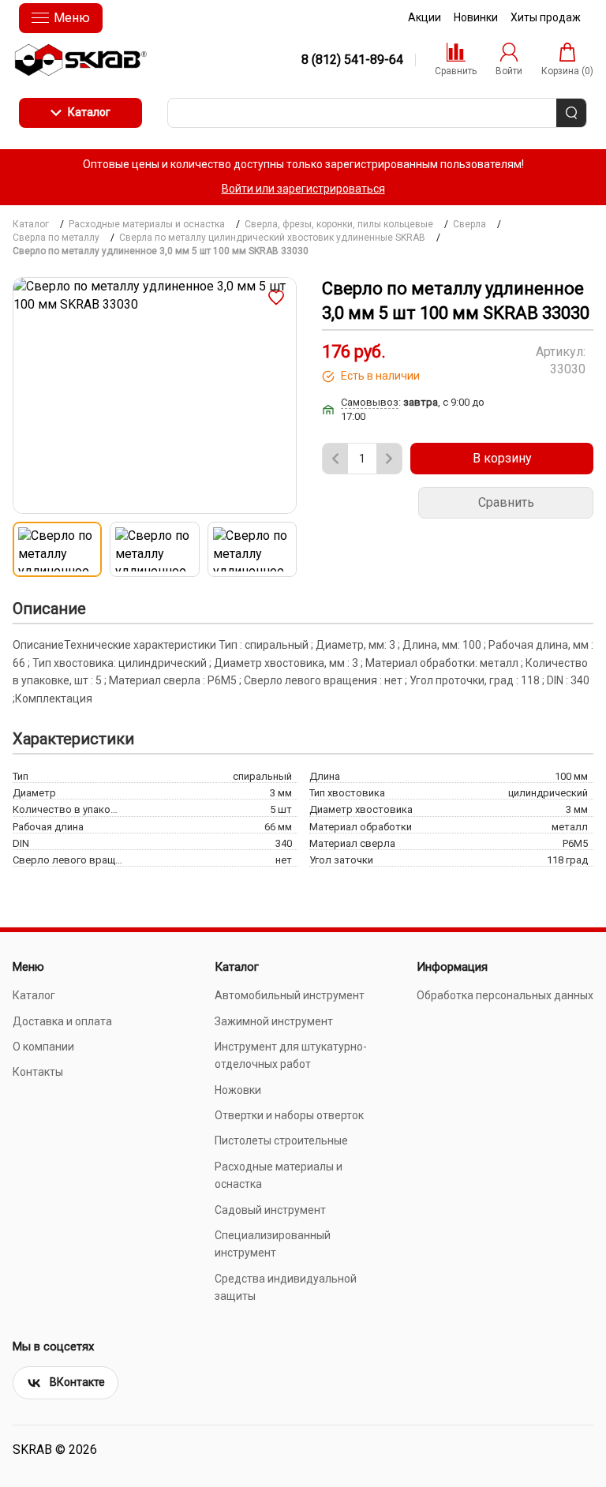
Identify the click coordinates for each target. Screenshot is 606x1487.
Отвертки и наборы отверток (289, 1115)
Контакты (38, 1072)
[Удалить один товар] (335, 459)
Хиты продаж (546, 17)
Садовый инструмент (270, 1210)
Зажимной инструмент (274, 1021)
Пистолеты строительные (281, 1140)
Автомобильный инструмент (290, 995)
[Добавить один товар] (389, 459)
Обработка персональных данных (505, 995)
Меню (72, 17)
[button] (276, 298)
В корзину (502, 458)
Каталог (89, 112)
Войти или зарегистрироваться (303, 188)
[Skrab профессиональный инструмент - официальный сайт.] (80, 60)
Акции (424, 17)
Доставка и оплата (62, 1021)
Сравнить (506, 502)
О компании (43, 1046)
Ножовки (238, 1090)
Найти (571, 113)
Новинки (476, 17)
